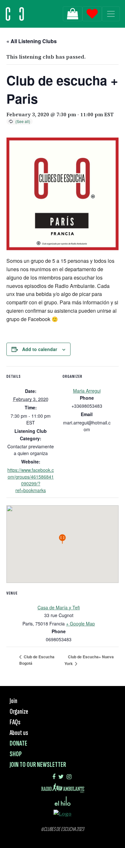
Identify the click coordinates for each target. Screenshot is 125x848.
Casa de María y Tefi (59, 607)
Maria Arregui (87, 390)
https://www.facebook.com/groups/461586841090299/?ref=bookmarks (30, 480)
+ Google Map (80, 623)
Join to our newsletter (38, 764)
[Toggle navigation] (111, 13)
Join (13, 701)
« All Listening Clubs (31, 41)
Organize (19, 711)
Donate (18, 743)
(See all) (22, 121)
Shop (16, 754)
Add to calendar (39, 349)
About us (19, 733)
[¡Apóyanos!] (72, 14)
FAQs (15, 722)
